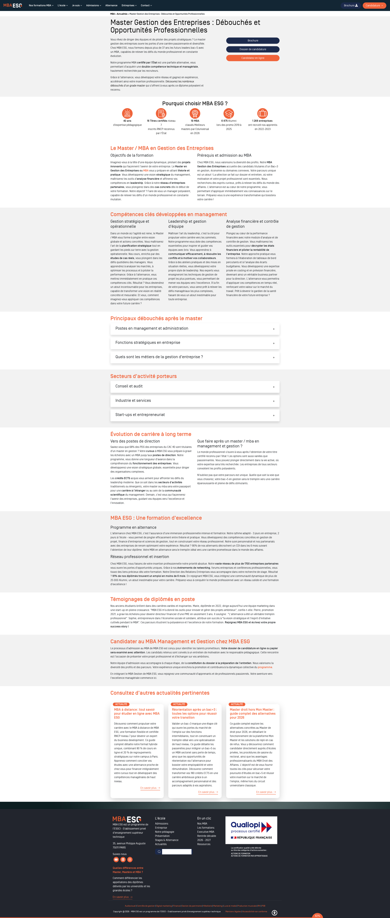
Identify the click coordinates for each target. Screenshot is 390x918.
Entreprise (161, 827)
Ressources (203, 844)
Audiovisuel (130, 906)
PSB (263, 906)
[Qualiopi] (251, 836)
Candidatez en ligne (252, 57)
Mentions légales (233, 911)
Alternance (111, 5)
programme (265, 667)
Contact (145, 5)
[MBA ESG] (13, 5)
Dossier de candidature (253, 49)
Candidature (373, 5)
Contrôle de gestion (146, 906)
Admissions (92, 5)
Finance (176, 906)
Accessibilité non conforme (254, 911)
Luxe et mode (230, 906)
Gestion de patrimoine (191, 906)
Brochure (253, 40)
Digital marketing (164, 906)
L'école (62, 5)
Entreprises (128, 5)
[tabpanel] (127, 123)
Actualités (122, 14)
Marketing (217, 906)
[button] (274, 913)
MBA (112, 14)
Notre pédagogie (164, 831)
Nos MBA (202, 823)
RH (259, 906)
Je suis (76, 5)
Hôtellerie (207, 906)
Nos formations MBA (40, 5)
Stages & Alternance (166, 840)
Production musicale (247, 906)
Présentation (162, 835)
